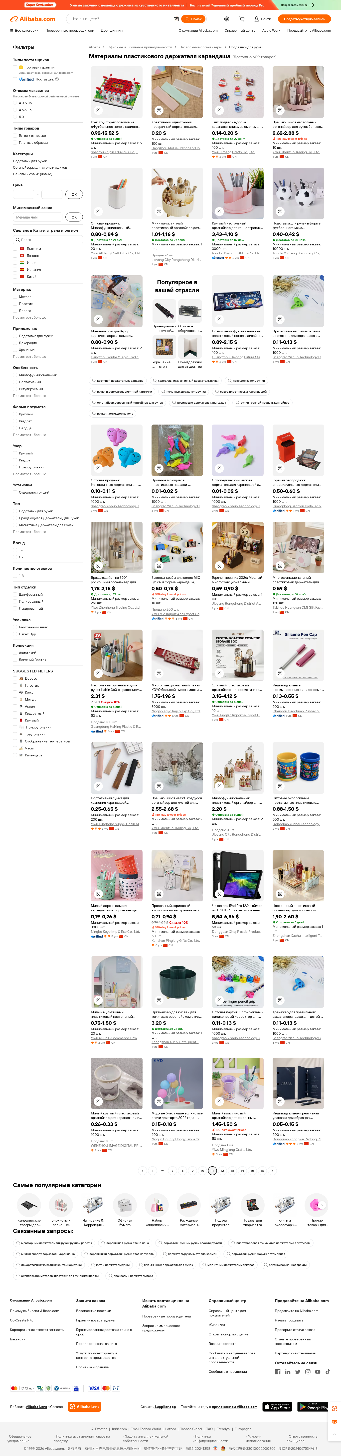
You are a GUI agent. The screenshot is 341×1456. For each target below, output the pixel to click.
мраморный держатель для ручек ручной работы (56, 1243)
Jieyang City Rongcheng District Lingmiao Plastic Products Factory (177, 260)
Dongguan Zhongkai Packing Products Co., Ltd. (298, 1139)
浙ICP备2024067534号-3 (298, 1449)
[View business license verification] (215, 1448)
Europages (243, 1429)
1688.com (119, 1429)
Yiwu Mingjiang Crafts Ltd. (232, 1150)
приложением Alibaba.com (234, 1407)
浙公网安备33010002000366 (252, 1449)
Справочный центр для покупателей (227, 1313)
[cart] (243, 20)
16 (262, 1170)
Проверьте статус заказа (295, 1330)
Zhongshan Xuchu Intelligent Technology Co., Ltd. (298, 936)
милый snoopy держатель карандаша (48, 1254)
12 (222, 1170)
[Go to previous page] (142, 1170)
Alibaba (94, 47)
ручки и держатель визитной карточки (124, 391)
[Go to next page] (272, 1170)
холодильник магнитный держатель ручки (188, 380)
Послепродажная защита (96, 1344)
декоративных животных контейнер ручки (51, 1265)
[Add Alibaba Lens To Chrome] (84, 1407)
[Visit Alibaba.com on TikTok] (328, 1372)
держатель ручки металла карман (192, 1254)
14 (242, 1170)
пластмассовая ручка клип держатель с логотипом (273, 1243)
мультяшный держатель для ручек (168, 1265)
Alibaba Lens (36, 1407)
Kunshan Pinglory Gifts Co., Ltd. (176, 941)
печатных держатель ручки (186, 391)
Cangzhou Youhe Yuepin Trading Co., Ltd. (117, 357)
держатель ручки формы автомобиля (258, 1254)
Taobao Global (191, 1429)
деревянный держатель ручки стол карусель (121, 1254)
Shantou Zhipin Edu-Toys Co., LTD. (117, 152)
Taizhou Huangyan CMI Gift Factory (298, 607)
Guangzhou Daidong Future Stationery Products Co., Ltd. (238, 357)
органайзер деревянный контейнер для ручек (130, 402)
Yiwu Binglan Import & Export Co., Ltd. (238, 715)
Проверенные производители (166, 1316)
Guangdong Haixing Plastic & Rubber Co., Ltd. (117, 726)
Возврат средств (222, 1344)
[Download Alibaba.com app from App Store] (277, 1407)
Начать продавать (289, 1320)
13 (232, 1170)
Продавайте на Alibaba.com (297, 1311)
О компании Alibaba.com (31, 1300)
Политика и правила (92, 1367)
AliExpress (99, 1429)
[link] (334, 1408)
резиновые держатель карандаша (201, 402)
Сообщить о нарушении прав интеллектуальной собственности (232, 1357)
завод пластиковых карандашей (243, 391)
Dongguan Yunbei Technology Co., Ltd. (298, 824)
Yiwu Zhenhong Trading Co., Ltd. (115, 607)
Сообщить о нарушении (228, 1372)
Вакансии (17, 1339)
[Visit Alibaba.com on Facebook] (278, 1372)
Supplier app (165, 1407)
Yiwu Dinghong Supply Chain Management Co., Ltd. (117, 824)
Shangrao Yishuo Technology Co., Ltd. (298, 357)
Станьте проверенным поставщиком (293, 1341)
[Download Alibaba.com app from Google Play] (314, 1407)
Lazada (170, 1429)
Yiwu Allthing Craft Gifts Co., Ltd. (116, 253)
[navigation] (48, 609)
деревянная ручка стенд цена (127, 1243)
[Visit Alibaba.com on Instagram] (308, 1372)
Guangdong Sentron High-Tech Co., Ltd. (298, 506)
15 (252, 1170)
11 (212, 1170)
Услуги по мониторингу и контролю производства (96, 1355)
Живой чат (217, 1325)
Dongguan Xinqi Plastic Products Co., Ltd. (238, 932)
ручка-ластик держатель (115, 413)
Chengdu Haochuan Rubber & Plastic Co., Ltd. (298, 711)
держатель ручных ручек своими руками (193, 1243)
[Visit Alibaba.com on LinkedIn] (288, 1372)
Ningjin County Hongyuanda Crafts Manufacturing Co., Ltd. (177, 1139)
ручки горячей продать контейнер (265, 402)
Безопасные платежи (93, 1311)
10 (202, 1170)
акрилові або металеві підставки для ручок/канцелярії (60, 1276)
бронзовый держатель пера (133, 1276)
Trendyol (223, 1429)
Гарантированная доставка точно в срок (104, 1332)
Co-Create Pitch (22, 1320)
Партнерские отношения (295, 1353)
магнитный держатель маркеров (230, 1265)
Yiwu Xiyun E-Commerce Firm (114, 1038)
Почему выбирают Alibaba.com (34, 1311)
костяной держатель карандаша (120, 380)
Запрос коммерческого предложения (161, 1328)
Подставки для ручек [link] (246, 47)
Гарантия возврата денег (96, 1320)
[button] (176, 19)
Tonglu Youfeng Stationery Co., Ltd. (298, 253)
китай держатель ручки (113, 1265)
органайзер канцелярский (288, 1265)
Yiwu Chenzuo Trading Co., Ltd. (296, 152)
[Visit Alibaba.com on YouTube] (318, 1372)
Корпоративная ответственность (37, 1330)
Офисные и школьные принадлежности (140, 47)
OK (74, 194)
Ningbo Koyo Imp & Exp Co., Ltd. (236, 253)
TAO (209, 1429)
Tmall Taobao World (146, 1429)
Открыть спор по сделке (228, 1334)
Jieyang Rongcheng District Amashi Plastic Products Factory (238, 603)
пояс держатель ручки (249, 380)
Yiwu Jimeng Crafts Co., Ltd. (233, 152)
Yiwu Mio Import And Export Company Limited (177, 614)
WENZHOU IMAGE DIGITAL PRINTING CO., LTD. (117, 1146)
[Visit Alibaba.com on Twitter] (298, 1372)
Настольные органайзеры (200, 47)
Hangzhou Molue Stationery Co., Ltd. (177, 148)
